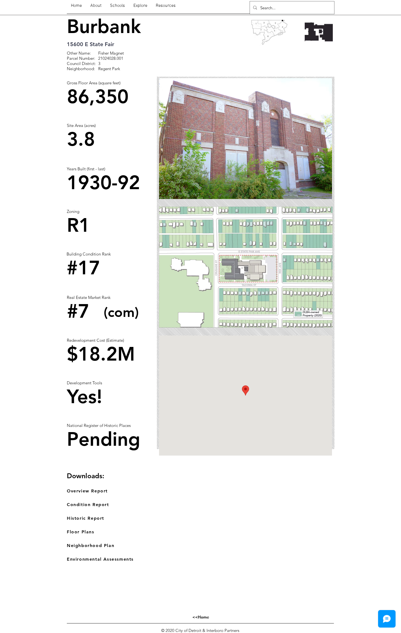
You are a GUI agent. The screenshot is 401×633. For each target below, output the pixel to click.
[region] (110, 98)
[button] (245, 138)
